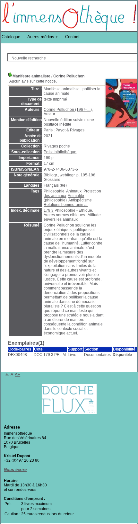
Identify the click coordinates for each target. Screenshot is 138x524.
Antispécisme (80, 200)
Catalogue (11, 36)
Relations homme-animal (66, 204)
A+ (17, 374)
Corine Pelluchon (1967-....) (68, 109)
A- (7, 374)
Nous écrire (15, 469)
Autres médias (40, 36)
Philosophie (54, 191)
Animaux (74, 191)
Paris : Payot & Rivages (64, 130)
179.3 (49, 210)
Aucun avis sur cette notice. (33, 81)
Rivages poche (57, 146)
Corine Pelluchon (68, 76)
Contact (72, 36)
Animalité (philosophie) (64, 197)
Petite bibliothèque (60, 152)
